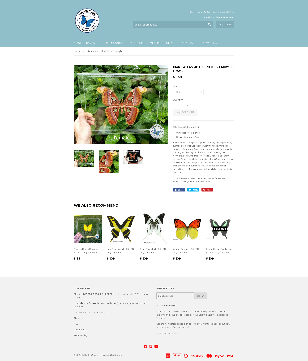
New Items (210, 43)
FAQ (76, 323)
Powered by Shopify (111, 355)
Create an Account (225, 17)
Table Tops (137, 43)
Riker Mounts (112, 43)
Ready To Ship (188, 43)
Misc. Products (160, 43)
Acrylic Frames (84, 43)
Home (77, 51)
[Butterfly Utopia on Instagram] (150, 346)
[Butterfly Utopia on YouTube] (156, 346)
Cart (227, 24)
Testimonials (80, 329)
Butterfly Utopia (89, 355)
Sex (175, 86)
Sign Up (201, 296)
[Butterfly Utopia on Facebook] (145, 346)
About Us (78, 318)
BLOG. (175, 333)
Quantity (178, 99)
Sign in (207, 17)
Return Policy (81, 335)
